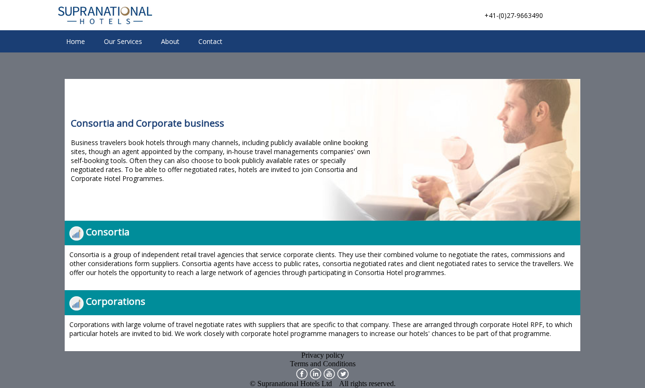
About (170, 41)
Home (75, 41)
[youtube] (329, 373)
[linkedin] (316, 373)
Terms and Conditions (323, 364)
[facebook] (302, 373)
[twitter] (343, 373)
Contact (210, 41)
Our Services (123, 41)
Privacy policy (322, 355)
